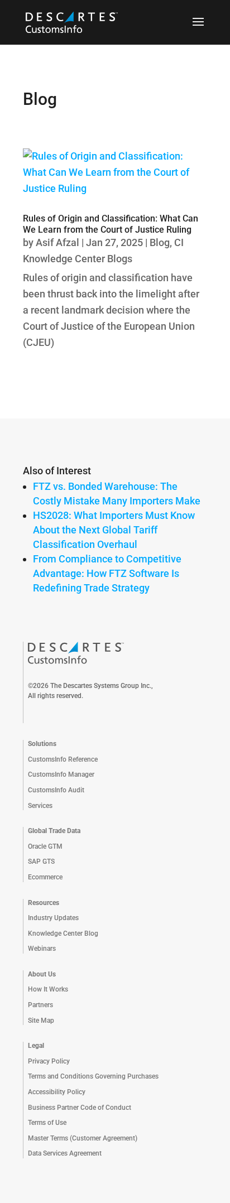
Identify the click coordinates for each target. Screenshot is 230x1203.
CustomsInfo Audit (56, 790)
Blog (160, 242)
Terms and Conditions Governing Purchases (93, 1076)
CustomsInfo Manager (61, 774)
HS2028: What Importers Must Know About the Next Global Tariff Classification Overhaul (114, 529)
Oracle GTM (45, 846)
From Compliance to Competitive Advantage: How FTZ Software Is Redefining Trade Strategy (107, 573)
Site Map (41, 1020)
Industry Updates (53, 918)
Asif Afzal (57, 242)
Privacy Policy (49, 1061)
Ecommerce (45, 877)
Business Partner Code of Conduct (79, 1107)
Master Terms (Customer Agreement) (82, 1138)
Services (40, 806)
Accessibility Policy (56, 1092)
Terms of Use (47, 1123)
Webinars (42, 948)
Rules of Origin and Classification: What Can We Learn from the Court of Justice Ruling (110, 223)
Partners (40, 1005)
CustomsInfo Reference (63, 759)
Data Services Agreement (65, 1153)
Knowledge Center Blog (63, 933)
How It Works (48, 989)
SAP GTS (41, 861)
